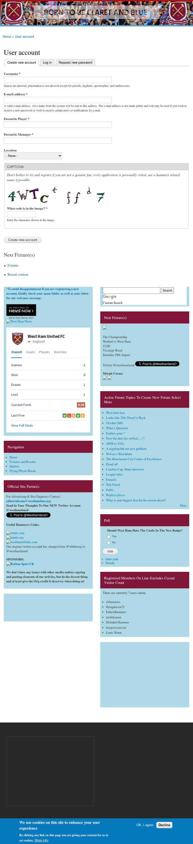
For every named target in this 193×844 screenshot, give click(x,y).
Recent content (18, 274)
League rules (114, 474)
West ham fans (115, 413)
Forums (13, 265)
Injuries (14, 466)
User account (24, 36)
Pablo (109, 490)
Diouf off (112, 464)
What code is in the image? (27, 208)
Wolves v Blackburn (119, 454)
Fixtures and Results (23, 462)
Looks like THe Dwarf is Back (126, 418)
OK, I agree (144, 825)
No (114, 542)
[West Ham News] (19, 321)
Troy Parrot (113, 485)
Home (7, 36)
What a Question (117, 428)
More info (41, 840)
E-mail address (16, 94)
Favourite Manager (18, 134)
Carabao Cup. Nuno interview (125, 469)
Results (110, 563)
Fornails (111, 479)
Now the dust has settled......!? (125, 438)
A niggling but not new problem (126, 449)
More (183, 505)
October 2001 (114, 423)
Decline (164, 825)
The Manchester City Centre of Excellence (134, 459)
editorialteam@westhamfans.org (28, 501)
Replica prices (115, 495)
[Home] (96, 13)
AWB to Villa (115, 443)
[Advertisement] (48, 606)
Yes (114, 536)
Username (12, 73)
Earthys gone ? (115, 433)
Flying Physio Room (23, 471)
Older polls (112, 559)
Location (10, 150)
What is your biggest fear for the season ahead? (136, 500)
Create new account (20, 62)
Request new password (75, 62)
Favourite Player (16, 118)
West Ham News (18, 317)
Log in (47, 62)
